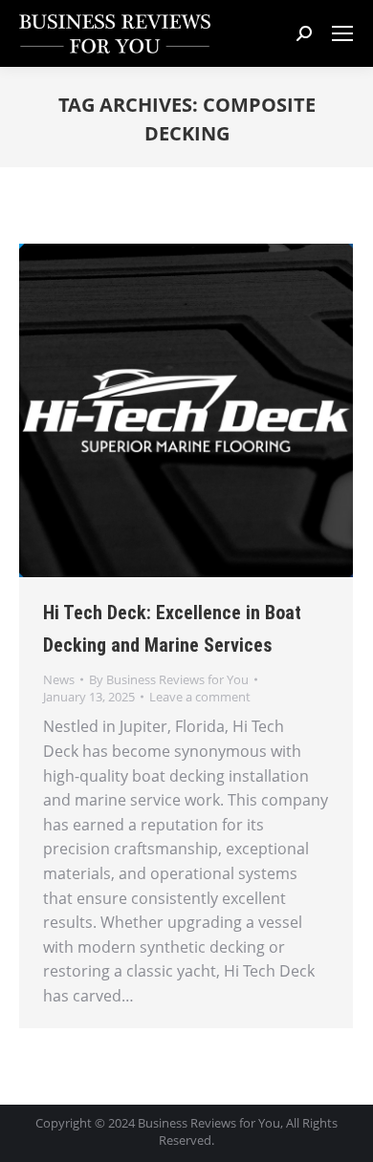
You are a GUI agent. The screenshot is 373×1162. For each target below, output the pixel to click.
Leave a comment (200, 696)
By (169, 679)
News (59, 679)
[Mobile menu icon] (342, 33)
